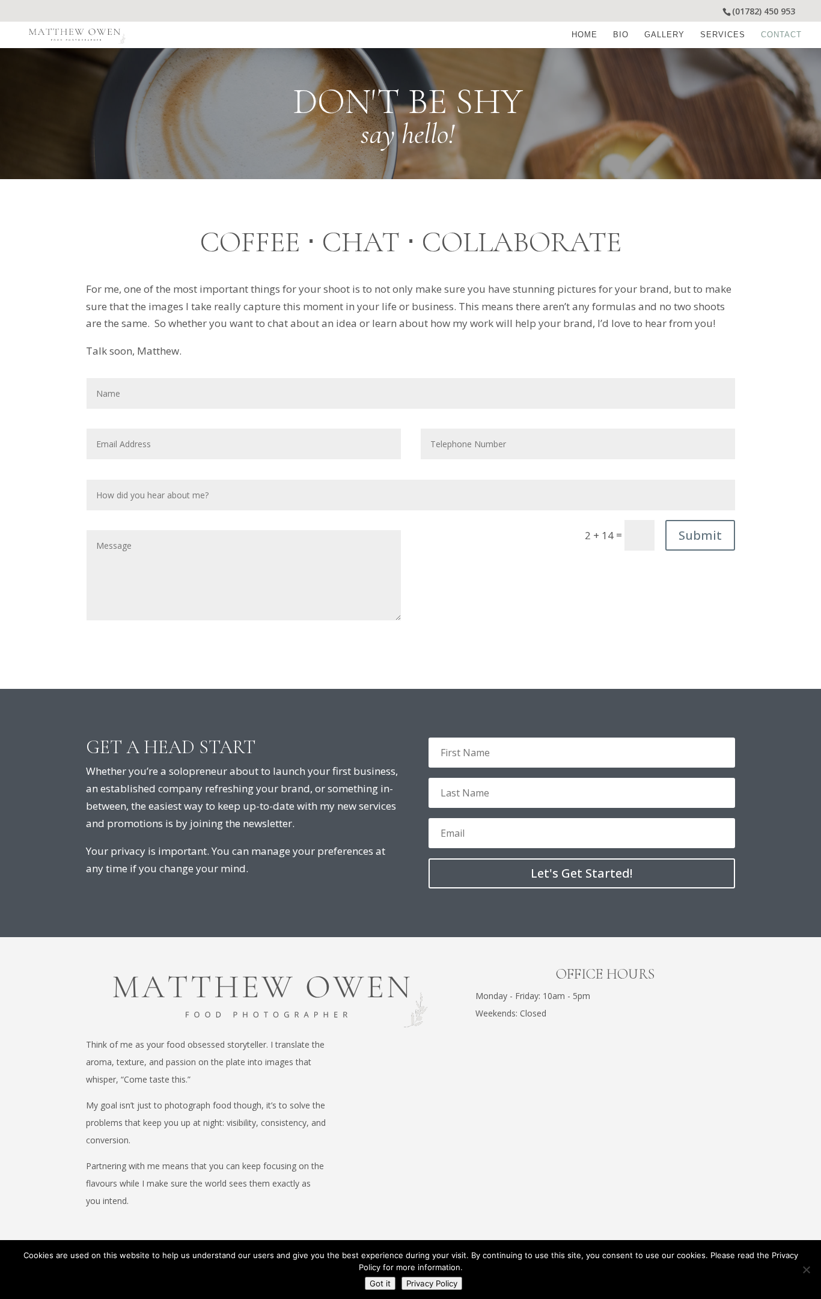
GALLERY (664, 35)
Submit (700, 535)
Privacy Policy (431, 1283)
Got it (380, 1283)
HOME (584, 35)
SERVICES (722, 35)
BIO (621, 35)
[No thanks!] (806, 1270)
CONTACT (781, 35)
